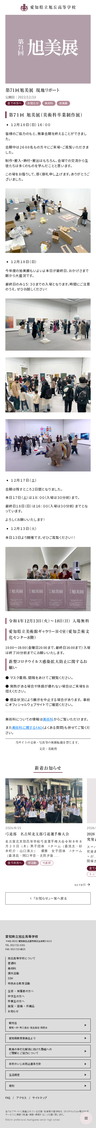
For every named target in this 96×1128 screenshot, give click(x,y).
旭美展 (63, 103)
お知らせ (33, 103)
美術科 (49, 103)
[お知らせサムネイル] (43, 800)
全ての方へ (15, 103)
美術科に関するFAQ (27, 727)
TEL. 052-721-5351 (15, 945)
